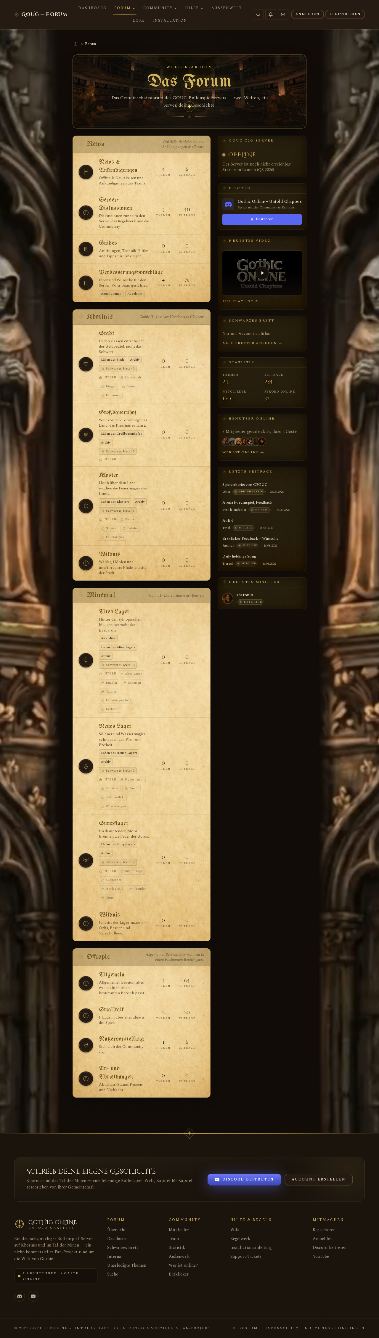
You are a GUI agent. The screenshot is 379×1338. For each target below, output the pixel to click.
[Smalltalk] (86, 1015)
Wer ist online (243, 452)
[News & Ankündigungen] (86, 172)
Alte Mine (108, 638)
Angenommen (111, 293)
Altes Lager (114, 612)
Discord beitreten (329, 1247)
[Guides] (86, 249)
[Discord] (19, 1296)
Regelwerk (240, 1239)
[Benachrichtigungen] (270, 14)
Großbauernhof (117, 412)
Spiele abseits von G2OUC (244, 485)
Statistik (177, 1247)
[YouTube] (33, 1296)
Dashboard (92, 8)
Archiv (134, 359)
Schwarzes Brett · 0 (120, 368)
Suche (112, 1274)
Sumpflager (114, 823)
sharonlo (245, 595)
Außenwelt (226, 8)
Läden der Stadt (112, 359)
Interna (114, 1256)
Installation (169, 20)
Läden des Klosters (115, 501)
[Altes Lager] (86, 660)
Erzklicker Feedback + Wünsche (250, 539)
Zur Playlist (237, 301)
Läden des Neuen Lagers (119, 752)
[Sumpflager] (86, 860)
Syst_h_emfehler (234, 509)
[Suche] (258, 14)
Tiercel (227, 563)
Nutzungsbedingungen (335, 1328)
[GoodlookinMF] (232, 442)
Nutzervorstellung (121, 1039)
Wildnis (109, 554)
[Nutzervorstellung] (86, 1045)
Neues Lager (115, 726)
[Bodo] (250, 442)
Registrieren (324, 1230)
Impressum (244, 1328)
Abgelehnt (134, 293)
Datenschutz (281, 1328)
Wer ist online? (183, 1265)
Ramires (228, 545)
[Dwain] (226, 442)
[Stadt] (86, 364)
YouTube (321, 1256)
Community (158, 8)
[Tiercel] (238, 442)
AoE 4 (227, 520)
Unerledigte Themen (126, 1265)
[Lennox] (244, 442)
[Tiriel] (256, 442)
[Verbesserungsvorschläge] (86, 283)
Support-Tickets (245, 1256)
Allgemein (112, 975)
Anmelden (323, 1239)
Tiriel (226, 527)
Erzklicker (179, 1274)
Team (174, 1239)
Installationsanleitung (251, 1247)
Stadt (106, 333)
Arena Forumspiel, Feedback (247, 502)
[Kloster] (86, 506)
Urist (226, 491)
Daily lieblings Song (239, 556)
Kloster (108, 475)
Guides (108, 243)
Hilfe (192, 8)
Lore (139, 20)
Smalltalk (111, 1010)
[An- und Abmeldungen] (86, 1079)
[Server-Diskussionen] (86, 212)
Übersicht (116, 1230)
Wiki (234, 1230)
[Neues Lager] (86, 766)
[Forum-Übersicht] (75, 44)
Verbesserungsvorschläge (131, 272)
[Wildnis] (86, 563)
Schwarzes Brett (122, 1247)
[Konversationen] (283, 14)
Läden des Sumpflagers (118, 844)
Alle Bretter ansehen (252, 343)
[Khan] (262, 442)
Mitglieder (179, 1230)
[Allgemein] (86, 983)
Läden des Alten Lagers (118, 647)
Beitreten (262, 219)
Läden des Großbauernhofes (121, 433)
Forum (122, 8)
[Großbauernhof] (86, 435)
